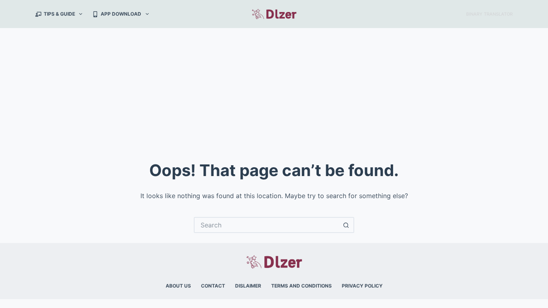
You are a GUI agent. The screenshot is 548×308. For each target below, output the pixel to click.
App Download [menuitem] (121, 14)
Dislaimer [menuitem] (248, 286)
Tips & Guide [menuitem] (59, 14)
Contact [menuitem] (213, 286)
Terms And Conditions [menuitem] (301, 286)
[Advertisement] (274, 88)
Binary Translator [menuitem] (489, 14)
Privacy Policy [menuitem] (362, 286)
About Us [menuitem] (178, 286)
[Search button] (346, 225)
